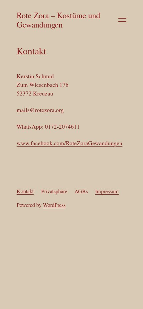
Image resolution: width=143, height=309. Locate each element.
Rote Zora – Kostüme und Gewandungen (58, 20)
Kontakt (25, 191)
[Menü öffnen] (122, 20)
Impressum (107, 191)
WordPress (54, 205)
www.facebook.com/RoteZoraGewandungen (69, 143)
